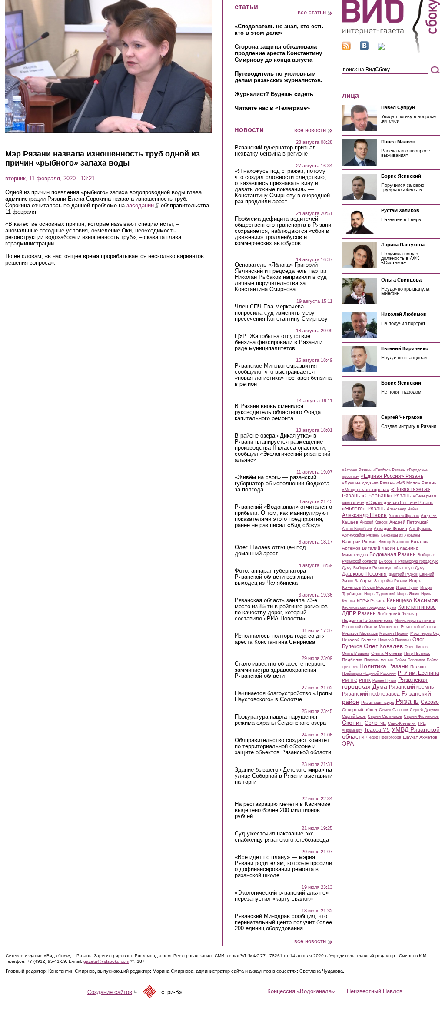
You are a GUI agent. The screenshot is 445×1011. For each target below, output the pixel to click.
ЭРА (348, 743)
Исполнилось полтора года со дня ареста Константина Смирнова (280, 639)
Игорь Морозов (378, 587)
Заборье (363, 580)
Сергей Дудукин (424, 710)
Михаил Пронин (393, 633)
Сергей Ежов (354, 716)
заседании (142, 205)
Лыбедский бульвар (397, 613)
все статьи (312, 12)
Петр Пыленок (417, 653)
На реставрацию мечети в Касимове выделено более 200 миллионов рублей (282, 810)
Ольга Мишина (355, 653)
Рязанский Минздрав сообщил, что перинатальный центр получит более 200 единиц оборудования (283, 922)
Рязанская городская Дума (385, 683)
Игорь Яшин (408, 594)
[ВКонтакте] (364, 48)
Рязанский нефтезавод (371, 694)
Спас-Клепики (402, 723)
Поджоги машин (378, 660)
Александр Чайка (402, 509)
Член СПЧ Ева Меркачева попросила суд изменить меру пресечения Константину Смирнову (281, 313)
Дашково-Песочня (364, 574)
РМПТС (349, 680)
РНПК (365, 680)
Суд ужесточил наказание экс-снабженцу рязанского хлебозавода (282, 837)
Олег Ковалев (383, 646)
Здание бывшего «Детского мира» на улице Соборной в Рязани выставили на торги (283, 776)
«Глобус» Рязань (389, 470)
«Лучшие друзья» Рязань (368, 483)
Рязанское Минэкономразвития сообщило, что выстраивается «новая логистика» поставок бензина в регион (283, 375)
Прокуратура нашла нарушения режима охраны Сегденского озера (280, 720)
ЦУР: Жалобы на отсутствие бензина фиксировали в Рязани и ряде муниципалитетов (278, 342)
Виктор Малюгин (394, 542)
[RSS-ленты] (346, 48)
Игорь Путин (407, 587)
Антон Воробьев (357, 529)
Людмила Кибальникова (367, 620)
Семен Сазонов (393, 710)
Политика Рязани (383, 666)
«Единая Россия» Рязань (392, 476)
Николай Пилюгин (394, 640)
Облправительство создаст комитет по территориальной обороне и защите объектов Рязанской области (283, 746)
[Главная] (391, 51)
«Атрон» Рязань (357, 470)
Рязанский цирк (377, 702)
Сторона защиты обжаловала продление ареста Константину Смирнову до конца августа (278, 53)
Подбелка (352, 659)
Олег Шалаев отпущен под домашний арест (270, 550)
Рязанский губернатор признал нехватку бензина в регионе (275, 151)
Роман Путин (384, 680)
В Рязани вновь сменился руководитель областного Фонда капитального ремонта (278, 412)
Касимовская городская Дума (369, 607)
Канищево (399, 600)
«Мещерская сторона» (365, 489)
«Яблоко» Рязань (363, 509)
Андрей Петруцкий (409, 522)
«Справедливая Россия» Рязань (399, 502)
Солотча (375, 723)
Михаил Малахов (360, 633)
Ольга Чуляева (386, 653)
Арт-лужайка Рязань (360, 535)
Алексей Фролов (404, 516)
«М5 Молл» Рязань (416, 483)
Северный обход (359, 709)
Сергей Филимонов (421, 716)
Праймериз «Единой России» (369, 673)
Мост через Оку (425, 633)
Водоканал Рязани (392, 554)
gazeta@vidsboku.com (108, 961)
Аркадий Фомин (390, 528)
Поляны (418, 666)
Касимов (426, 600)
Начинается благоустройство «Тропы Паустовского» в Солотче (283, 696)
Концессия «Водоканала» (301, 991)
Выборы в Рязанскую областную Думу (389, 568)
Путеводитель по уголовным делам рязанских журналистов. (278, 76)
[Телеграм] (381, 48)
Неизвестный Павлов (374, 991)
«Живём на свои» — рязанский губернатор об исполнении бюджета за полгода (282, 483)
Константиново (417, 607)
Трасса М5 (377, 730)
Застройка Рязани (390, 581)
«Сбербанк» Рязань (386, 496)
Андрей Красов (374, 522)
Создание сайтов (112, 992)
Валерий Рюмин (359, 541)
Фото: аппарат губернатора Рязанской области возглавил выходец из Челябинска (274, 577)
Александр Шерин (364, 515)
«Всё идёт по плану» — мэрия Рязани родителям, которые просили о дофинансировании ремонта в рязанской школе (283, 866)
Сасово (430, 702)
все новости (310, 130)
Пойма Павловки (410, 660)
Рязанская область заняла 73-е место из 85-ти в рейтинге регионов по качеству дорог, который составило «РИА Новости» (281, 609)
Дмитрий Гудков (403, 574)
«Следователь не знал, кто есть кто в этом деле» (279, 29)
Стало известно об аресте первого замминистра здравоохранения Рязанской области (280, 670)
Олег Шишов (416, 647)
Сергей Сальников (385, 716)
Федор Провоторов (383, 737)
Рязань (407, 701)
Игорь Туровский (379, 594)
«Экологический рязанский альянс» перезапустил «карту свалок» (282, 896)
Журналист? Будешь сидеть (274, 94)
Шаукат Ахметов (420, 737)
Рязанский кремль (411, 687)
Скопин (352, 722)
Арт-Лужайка (420, 529)
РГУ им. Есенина (418, 673)
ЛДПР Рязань (358, 613)
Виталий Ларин (378, 548)
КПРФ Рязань (371, 600)
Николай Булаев (359, 639)
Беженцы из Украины (400, 535)
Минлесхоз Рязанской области (407, 627)
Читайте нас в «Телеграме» (272, 108)
